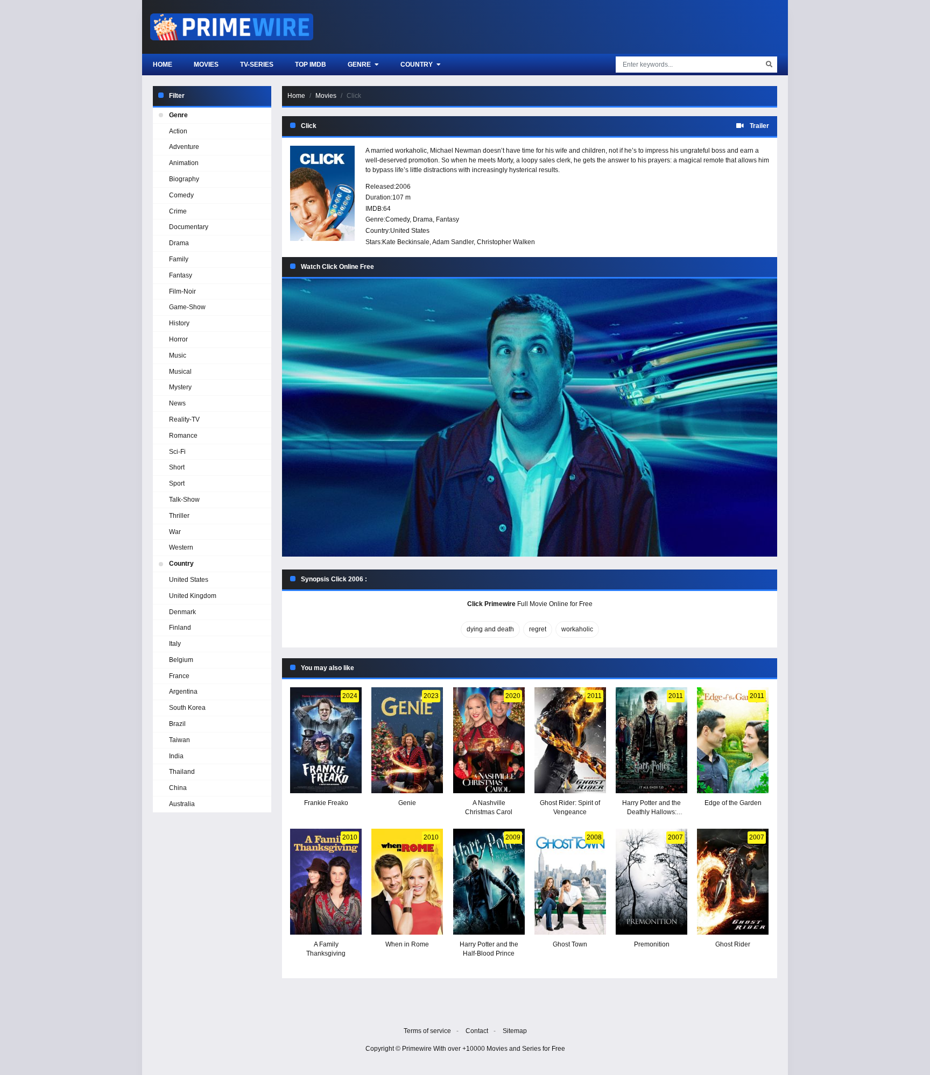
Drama (423, 219)
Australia (182, 804)
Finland (180, 627)
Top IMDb (310, 64)
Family (178, 259)
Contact (477, 1031)
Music (177, 355)
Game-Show (187, 307)
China (178, 788)
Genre (360, 64)
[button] (529, 418)
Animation (184, 163)
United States (409, 230)
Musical (180, 371)
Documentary (188, 227)
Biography (184, 179)
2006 (403, 186)
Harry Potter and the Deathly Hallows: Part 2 (651, 812)
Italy (175, 643)
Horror (178, 339)
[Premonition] (651, 882)
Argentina (183, 691)
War (175, 532)
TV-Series (256, 64)
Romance (183, 435)
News (177, 403)
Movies (206, 64)
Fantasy (447, 219)
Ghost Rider (732, 944)
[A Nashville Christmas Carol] (489, 740)
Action (178, 131)
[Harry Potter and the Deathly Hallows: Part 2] (651, 740)
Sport (177, 483)
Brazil (177, 724)
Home (162, 64)
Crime (178, 211)
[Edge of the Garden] (733, 740)
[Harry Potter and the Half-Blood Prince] (489, 882)
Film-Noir (182, 291)
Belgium (181, 660)
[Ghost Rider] (733, 882)
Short (177, 467)
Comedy (397, 219)
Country (417, 64)
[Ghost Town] (570, 882)
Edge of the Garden (733, 803)
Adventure (184, 147)
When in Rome (407, 944)
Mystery (180, 387)
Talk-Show (184, 499)
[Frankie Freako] (326, 740)
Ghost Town (570, 944)
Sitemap (515, 1031)
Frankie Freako (326, 803)
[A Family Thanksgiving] (326, 882)
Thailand (182, 771)
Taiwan (179, 740)
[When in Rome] (407, 882)
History (179, 323)
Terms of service (427, 1031)
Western (181, 547)
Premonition (652, 944)
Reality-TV (184, 419)
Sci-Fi (177, 451)
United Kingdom (192, 596)
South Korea (187, 707)
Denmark (182, 612)
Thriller (179, 515)
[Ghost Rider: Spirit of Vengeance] (570, 740)
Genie (407, 803)
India (176, 756)
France (179, 676)
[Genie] (407, 740)
